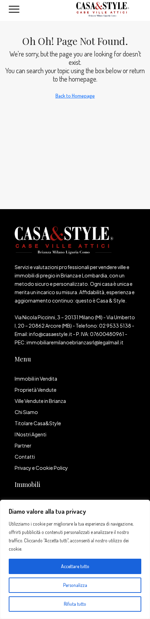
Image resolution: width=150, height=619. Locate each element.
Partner (23, 445)
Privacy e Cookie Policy (41, 468)
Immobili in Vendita (36, 378)
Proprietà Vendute (36, 390)
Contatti (25, 456)
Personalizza (75, 585)
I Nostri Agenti (30, 434)
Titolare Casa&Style (38, 423)
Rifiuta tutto (75, 604)
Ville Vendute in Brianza (40, 401)
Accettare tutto (75, 566)
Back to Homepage (75, 95)
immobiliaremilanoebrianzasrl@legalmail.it (75, 342)
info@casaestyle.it (50, 334)
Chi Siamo (26, 412)
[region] (75, 559)
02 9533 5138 (115, 325)
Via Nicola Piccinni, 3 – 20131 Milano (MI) (59, 317)
